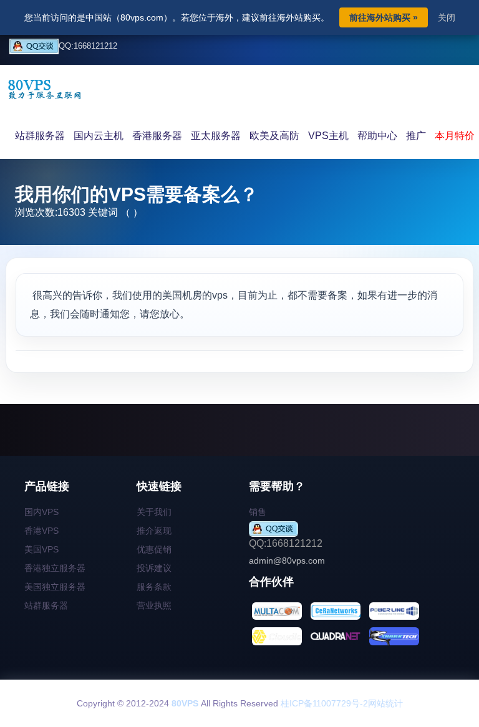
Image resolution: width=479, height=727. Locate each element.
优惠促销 (154, 549)
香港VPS (41, 531)
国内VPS (41, 512)
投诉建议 (154, 568)
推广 (416, 135)
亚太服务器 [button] (216, 135)
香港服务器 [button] (157, 135)
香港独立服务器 (54, 568)
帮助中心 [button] (377, 135)
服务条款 (154, 587)
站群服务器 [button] (40, 135)
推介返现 (154, 531)
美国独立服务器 (54, 587)
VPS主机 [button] (328, 135)
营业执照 (154, 605)
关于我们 (154, 512)
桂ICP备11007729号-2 (324, 703)
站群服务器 (46, 605)
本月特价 (455, 135)
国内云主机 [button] (98, 135)
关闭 (446, 17)
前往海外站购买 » (383, 17)
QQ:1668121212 (88, 46)
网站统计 (385, 703)
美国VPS (41, 549)
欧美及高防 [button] (274, 135)
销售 (257, 512)
